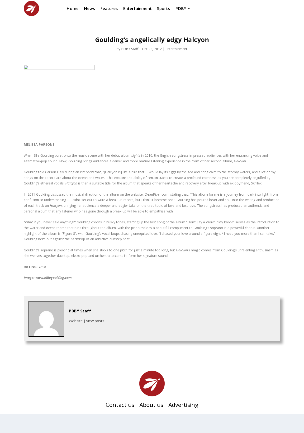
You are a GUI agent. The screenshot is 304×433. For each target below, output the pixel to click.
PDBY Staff (129, 49)
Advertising (183, 405)
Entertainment (176, 49)
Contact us (120, 405)
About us (151, 405)
